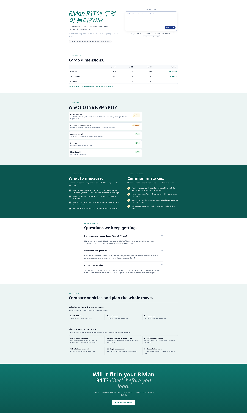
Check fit (169, 27)
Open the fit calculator (123, 403)
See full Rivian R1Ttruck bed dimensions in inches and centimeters (90, 86)
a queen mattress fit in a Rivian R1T (163, 33)
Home (70, 7)
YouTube (157, 9)
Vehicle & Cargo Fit (81, 7)
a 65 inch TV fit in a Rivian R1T (142, 33)
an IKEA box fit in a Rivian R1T (151, 37)
